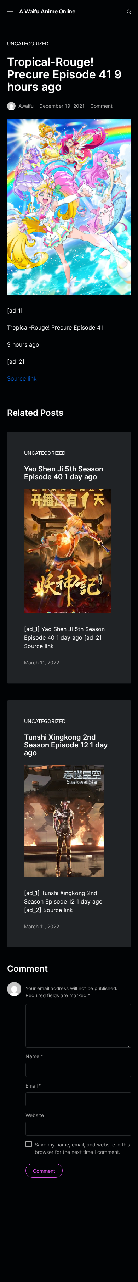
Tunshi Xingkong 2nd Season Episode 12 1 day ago (66, 745)
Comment (101, 106)
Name (34, 1056)
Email (33, 1086)
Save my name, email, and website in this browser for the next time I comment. (82, 1148)
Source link (22, 378)
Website (34, 1115)
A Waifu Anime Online (47, 11)
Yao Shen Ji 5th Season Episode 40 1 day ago (63, 473)
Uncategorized (27, 43)
